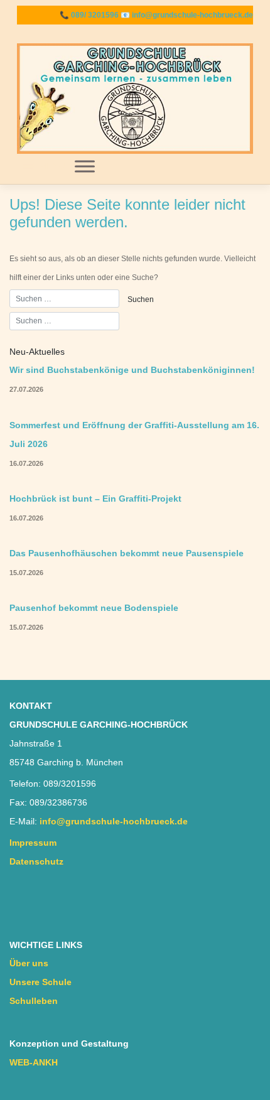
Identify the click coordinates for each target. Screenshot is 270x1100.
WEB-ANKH (33, 1062)
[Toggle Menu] (85, 166)
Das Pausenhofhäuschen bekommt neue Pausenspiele (126, 553)
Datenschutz (36, 861)
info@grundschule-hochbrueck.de (192, 15)
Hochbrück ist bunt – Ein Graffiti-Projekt (95, 499)
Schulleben (33, 1001)
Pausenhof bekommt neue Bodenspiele (93, 608)
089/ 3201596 (95, 15)
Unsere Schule (40, 982)
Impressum (33, 843)
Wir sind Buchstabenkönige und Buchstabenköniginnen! (132, 370)
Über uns (28, 963)
